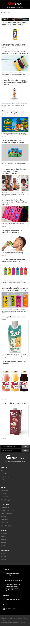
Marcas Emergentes (6, 500)
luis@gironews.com (11, 609)
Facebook (3, 559)
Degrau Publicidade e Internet (16, 622)
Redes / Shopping (6, 526)
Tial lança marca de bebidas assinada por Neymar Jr (12, 232)
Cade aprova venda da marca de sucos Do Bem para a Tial (13, 260)
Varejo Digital (4, 523)
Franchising (4, 533)
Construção (4, 517)
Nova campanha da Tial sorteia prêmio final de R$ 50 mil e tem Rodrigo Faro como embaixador (13, 113)
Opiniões (3, 539)
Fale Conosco (4, 483)
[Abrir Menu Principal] (27, 5)
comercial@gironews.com (13, 584)
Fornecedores (4, 497)
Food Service (4, 519)
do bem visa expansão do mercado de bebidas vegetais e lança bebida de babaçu (14, 82)
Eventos (3, 536)
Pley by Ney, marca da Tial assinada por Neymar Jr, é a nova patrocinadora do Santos (15, 171)
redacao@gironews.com (12, 573)
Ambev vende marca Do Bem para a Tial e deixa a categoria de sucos (15, 289)
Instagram (3, 556)
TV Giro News (4, 474)
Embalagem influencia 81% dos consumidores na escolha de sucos (15, 52)
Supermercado (5, 507)
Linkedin (3, 553)
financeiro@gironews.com (13, 599)
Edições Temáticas (6, 477)
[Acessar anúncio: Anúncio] (15, 19)
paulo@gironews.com (12, 586)
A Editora (3, 480)
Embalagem (4, 494)
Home (4, 12)
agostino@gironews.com (13, 590)
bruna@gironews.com (12, 575)
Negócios (3, 542)
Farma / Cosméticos (6, 513)
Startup (3, 546)
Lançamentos (4, 491)
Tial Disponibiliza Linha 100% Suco (14, 403)
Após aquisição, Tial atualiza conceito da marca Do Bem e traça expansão (14, 202)
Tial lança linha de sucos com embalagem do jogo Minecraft (13, 141)
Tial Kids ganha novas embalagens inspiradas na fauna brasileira (14, 24)
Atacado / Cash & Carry (7, 510)
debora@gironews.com (12, 588)
